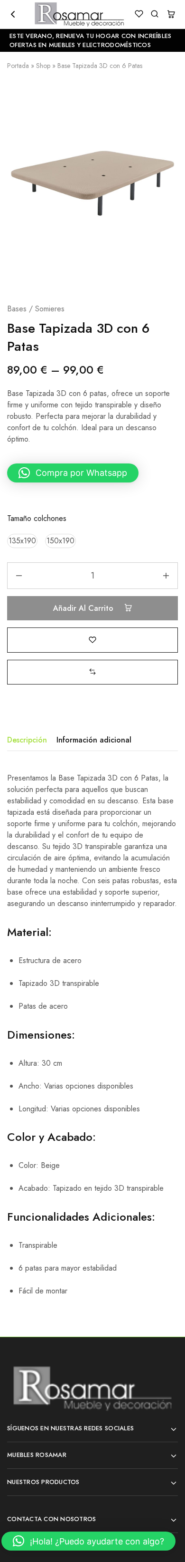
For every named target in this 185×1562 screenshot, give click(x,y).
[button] (73, 472)
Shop (43, 65)
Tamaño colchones (36, 518)
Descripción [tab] (27, 739)
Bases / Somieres (36, 308)
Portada (18, 65)
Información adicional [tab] (93, 739)
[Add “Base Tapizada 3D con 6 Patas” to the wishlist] (92, 639)
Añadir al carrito (84, 608)
